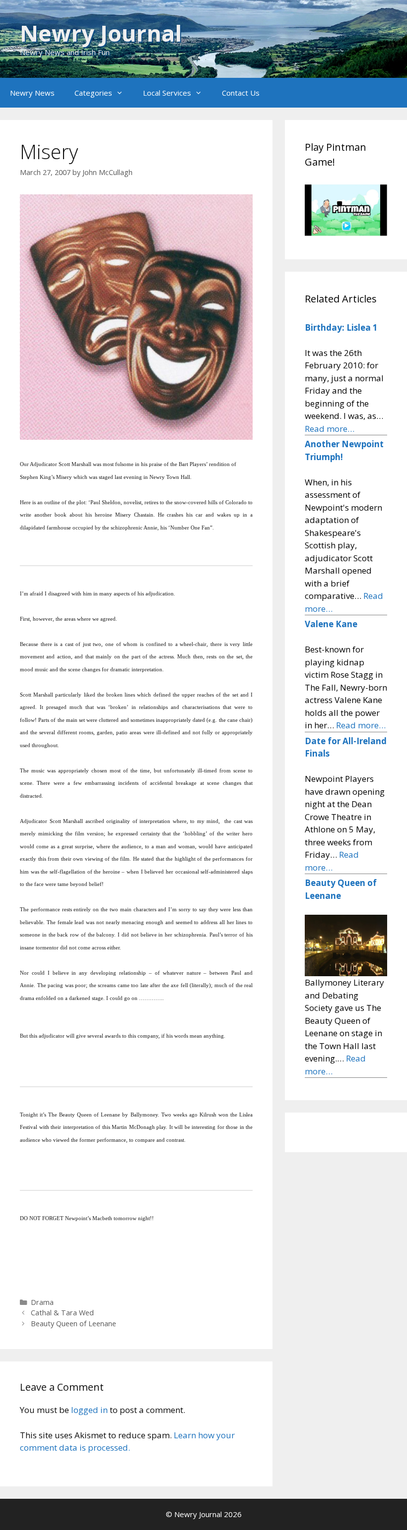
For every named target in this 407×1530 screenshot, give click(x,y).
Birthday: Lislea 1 (341, 327)
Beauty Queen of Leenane (73, 1323)
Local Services (167, 93)
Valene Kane (331, 624)
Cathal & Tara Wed (62, 1312)
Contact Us (241, 93)
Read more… (329, 428)
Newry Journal (101, 33)
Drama (42, 1302)
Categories (93, 93)
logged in (89, 1409)
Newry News (32, 93)
